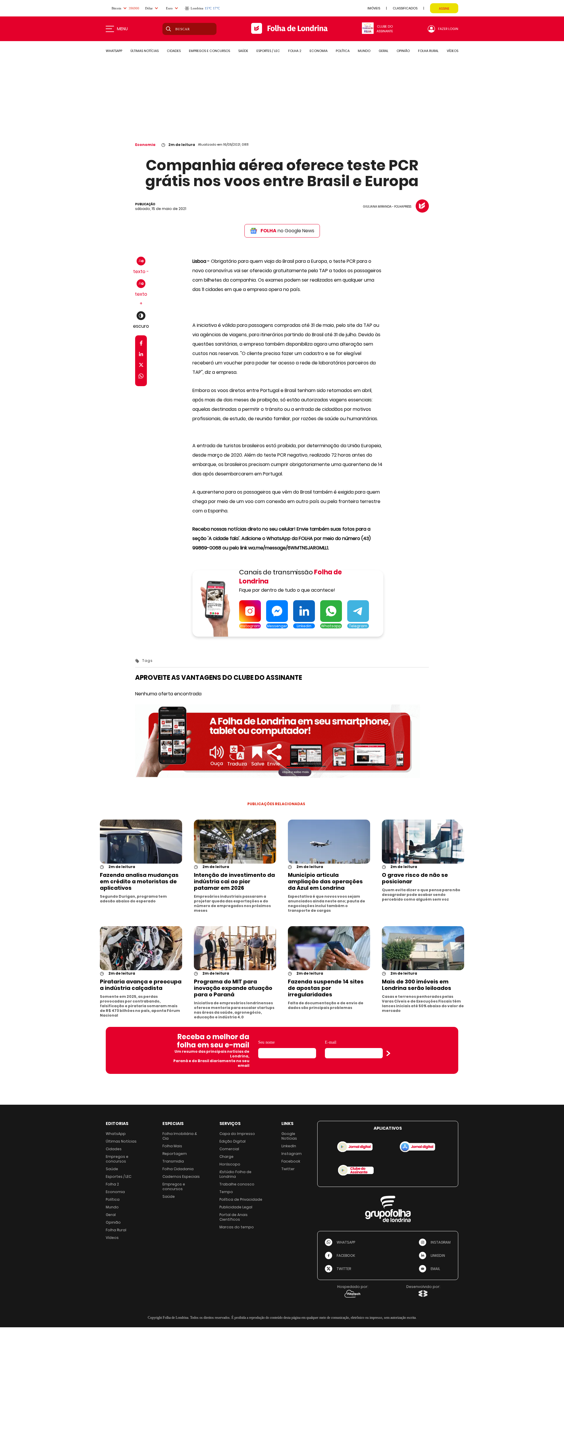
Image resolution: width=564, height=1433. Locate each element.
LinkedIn (288, 1145)
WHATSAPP (114, 50)
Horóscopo (229, 1164)
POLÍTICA (343, 50)
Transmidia (173, 1161)
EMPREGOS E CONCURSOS (209, 50)
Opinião (113, 1222)
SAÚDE (243, 50)
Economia (145, 144)
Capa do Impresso (237, 1133)
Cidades (114, 1148)
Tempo (226, 1191)
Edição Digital (232, 1141)
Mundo (112, 1207)
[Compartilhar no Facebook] (141, 344)
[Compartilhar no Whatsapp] (141, 377)
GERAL (383, 50)
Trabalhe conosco (236, 1184)
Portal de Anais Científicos (233, 1217)
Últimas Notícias (121, 1141)
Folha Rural (116, 1229)
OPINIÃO (403, 50)
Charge (226, 1156)
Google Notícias (289, 1136)
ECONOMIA (319, 50)
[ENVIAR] (388, 1053)
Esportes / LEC (118, 1176)
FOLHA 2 (294, 50)
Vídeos (112, 1237)
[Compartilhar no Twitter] (141, 366)
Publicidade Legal (235, 1207)
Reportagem (174, 1153)
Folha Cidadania (178, 1168)
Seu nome (266, 1042)
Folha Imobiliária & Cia (179, 1136)
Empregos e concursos (117, 1159)
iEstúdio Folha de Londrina (235, 1174)
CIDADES (174, 50)
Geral (111, 1214)
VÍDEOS (452, 50)
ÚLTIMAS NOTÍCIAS (144, 50)
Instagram (291, 1153)
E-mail (330, 1042)
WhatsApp (116, 1133)
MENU (122, 29)
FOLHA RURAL (428, 50)
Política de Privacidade (240, 1199)
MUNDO (364, 50)
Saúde (112, 1168)
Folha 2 (112, 1184)
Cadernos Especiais (181, 1176)
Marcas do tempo (236, 1227)
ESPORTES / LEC (268, 50)
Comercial (229, 1148)
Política (113, 1199)
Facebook (290, 1161)
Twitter (288, 1168)
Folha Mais (172, 1145)
